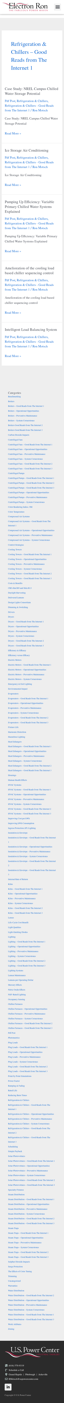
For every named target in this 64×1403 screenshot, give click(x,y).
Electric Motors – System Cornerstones (25, 679)
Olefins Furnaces (15, 1004)
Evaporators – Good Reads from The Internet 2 (28, 717)
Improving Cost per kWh (19, 818)
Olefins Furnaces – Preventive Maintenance (26, 1013)
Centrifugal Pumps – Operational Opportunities (28, 492)
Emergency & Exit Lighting (20, 684)
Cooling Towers (15, 549)
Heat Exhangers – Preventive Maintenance (26, 756)
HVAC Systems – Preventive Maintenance (26, 799)
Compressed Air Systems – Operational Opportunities (31, 530)
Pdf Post (10, 101)
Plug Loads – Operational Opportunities (25, 1052)
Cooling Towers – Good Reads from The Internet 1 (30, 554)
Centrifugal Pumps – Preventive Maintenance (27, 497)
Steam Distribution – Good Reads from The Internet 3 (31, 1223)
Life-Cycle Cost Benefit (18, 922)
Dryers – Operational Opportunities (23, 626)
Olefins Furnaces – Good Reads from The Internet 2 (30, 1023)
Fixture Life (13, 727)
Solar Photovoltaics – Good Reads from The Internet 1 (31, 1161)
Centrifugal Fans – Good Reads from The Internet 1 (30, 444)
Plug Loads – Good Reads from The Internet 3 (28, 1071)
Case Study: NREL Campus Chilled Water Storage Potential (31, 91)
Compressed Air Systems (19, 516)
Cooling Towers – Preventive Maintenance (26, 564)
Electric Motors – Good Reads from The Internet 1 (29, 664)
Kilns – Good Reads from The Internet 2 (25, 908)
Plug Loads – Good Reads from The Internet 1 (28, 1047)
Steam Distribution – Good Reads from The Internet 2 (31, 1218)
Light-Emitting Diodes (18, 932)
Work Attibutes (14, 1324)
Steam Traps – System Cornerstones (23, 1247)
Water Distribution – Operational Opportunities (28, 1300)
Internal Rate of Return (18, 879)
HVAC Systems (14, 784)
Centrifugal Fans (15, 439)
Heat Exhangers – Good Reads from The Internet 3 (29, 770)
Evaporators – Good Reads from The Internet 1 (28, 698)
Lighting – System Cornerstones (22, 956)
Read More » (13, 133)
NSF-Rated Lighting (17, 994)
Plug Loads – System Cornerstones (23, 1061)
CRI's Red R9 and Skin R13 (20, 588)
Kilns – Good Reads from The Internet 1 (25, 889)
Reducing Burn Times (17, 1095)
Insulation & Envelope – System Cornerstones (28, 856)
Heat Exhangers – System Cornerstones (25, 760)
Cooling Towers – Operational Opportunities (27, 559)
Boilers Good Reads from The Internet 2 (25, 425)
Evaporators (13, 693)
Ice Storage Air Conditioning (26, 150)
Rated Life (12, 1090)
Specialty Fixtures (16, 1189)
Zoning (11, 1329)
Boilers (11, 401)
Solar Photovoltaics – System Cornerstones (26, 1175)
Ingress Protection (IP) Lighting (22, 828)
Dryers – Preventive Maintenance (22, 631)
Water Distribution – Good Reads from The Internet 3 (31, 1319)
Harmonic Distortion (17, 732)
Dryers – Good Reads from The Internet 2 (26, 640)
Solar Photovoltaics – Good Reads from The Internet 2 (31, 1180)
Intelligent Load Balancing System (31, 329)
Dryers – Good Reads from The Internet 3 (26, 645)
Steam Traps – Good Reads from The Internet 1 (28, 1233)
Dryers (11, 616)
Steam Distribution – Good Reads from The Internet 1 (31, 1199)
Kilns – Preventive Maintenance (22, 898)
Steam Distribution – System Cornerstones (26, 1213)
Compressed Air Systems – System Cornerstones (29, 540)
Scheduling (13, 1146)
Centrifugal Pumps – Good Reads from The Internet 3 (31, 487)
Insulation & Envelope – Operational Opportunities (30, 846)
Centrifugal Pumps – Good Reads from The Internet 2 (31, 482)
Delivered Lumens (16, 597)
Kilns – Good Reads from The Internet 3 (25, 913)
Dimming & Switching (18, 607)
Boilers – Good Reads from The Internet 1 (26, 406)
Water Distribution (16, 1290)
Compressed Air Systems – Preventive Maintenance (30, 535)
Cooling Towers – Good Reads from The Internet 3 (30, 578)
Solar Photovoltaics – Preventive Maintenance (28, 1170)
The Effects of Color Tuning (20, 1271)
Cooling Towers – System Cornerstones (25, 568)
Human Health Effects (17, 780)
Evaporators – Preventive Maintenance (24, 708)
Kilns (10, 884)
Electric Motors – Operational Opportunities (27, 669)
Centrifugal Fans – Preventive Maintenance (26, 454)
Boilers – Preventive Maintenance (22, 415)
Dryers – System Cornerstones (21, 636)
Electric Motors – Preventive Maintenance (26, 674)
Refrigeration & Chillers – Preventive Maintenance (30, 1118)
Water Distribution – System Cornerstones (26, 1309)
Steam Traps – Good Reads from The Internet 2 (28, 1252)
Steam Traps (13, 1228)
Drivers (11, 612)
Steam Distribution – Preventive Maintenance (27, 1209)
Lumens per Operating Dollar (20, 980)
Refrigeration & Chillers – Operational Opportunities (31, 1114)
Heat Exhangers (15, 741)
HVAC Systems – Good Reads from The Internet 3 (29, 813)
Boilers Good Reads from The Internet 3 (25, 430)
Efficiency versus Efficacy (19, 655)
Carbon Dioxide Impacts (18, 434)
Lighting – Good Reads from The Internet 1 (26, 941)
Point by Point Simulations (19, 1076)
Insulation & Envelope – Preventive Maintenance (29, 851)
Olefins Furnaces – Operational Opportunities (27, 1008)
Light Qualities (14, 927)
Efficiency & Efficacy (17, 650)
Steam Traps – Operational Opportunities (25, 1237)
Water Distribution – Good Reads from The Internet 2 (31, 1295)
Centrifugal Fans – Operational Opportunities (27, 449)
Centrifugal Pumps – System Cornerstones (26, 502)
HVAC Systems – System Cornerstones (24, 804)
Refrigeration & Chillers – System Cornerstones (28, 1123)
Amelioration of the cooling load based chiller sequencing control (29, 270)
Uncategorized (14, 1280)
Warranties (12, 1285)
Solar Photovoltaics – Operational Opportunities (29, 1165)
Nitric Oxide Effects (16, 989)
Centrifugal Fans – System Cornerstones (25, 458)
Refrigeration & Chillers (32, 101)
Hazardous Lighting (16, 736)
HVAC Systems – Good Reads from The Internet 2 (29, 808)
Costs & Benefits (15, 583)
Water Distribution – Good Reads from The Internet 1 (31, 1314)
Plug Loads (13, 1042)
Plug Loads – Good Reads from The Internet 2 (28, 1066)
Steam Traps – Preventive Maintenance (24, 1242)
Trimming (12, 1276)
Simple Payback (15, 1151)
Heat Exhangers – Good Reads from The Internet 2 (29, 765)
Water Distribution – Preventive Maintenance (27, 1304)
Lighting (12, 936)
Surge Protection (15, 1266)
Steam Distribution (16, 1194)
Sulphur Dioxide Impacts (19, 1261)
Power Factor (14, 1081)
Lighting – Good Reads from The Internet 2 (26, 960)
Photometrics (14, 1037)
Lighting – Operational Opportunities (24, 946)
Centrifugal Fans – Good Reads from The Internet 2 (30, 463)
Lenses (11, 917)
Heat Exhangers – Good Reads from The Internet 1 (29, 746)
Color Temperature (16, 511)
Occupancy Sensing (16, 999)
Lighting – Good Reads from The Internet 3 (26, 965)
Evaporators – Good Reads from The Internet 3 (28, 722)
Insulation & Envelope (17, 832)
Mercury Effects (15, 984)
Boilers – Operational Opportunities (23, 410)
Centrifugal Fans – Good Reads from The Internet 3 (30, 468)
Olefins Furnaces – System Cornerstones (25, 1018)
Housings (12, 775)
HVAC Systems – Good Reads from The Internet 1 (29, 789)
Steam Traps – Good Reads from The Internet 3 (28, 1257)
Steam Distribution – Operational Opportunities (28, 1204)
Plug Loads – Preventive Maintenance (24, 1056)
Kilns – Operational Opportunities (22, 893)
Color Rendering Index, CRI (20, 507)
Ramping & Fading (16, 1085)
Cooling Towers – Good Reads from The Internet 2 (30, 573)
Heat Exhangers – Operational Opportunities (27, 751)
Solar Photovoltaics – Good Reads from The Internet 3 (31, 1185)
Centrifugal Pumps (16, 473)
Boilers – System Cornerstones (21, 420)
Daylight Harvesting (17, 592)
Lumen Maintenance (17, 975)
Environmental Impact (17, 688)
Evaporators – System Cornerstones (23, 712)
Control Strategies (16, 544)
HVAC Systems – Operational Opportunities (27, 794)
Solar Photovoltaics (16, 1156)
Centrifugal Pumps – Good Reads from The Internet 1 (31, 478)
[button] (57, 7)
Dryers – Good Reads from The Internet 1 (26, 621)
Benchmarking (14, 396)
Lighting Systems (15, 970)
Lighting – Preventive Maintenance (23, 951)
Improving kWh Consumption (21, 823)
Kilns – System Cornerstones (20, 903)
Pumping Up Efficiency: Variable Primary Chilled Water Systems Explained (29, 206)
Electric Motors (14, 660)
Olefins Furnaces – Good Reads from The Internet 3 (30, 1028)
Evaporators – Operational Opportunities (25, 703)
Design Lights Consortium (19, 602)
